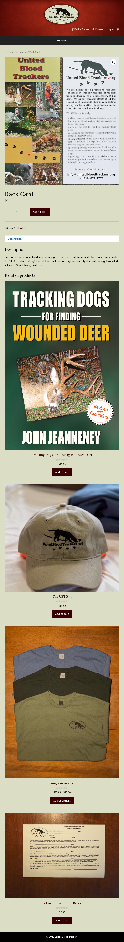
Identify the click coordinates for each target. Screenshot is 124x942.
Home (8, 52)
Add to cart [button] (62, 472)
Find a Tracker (81, 29)
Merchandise (20, 52)
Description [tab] (15, 239)
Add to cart (39, 212)
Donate (99, 29)
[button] (113, 62)
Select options (62, 800)
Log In (110, 29)
